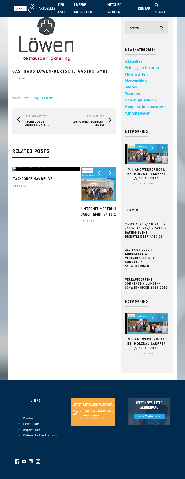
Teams (131, 87)
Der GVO (61, 8)
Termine (132, 93)
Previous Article (36, 116)
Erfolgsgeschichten (142, 67)
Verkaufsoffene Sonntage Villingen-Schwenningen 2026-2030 (146, 283)
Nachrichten (136, 74)
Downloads (31, 424)
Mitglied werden (114, 8)
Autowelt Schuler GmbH (88, 124)
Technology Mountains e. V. (38, 124)
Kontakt (145, 8)
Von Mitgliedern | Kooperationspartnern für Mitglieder (145, 107)
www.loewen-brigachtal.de (32, 98)
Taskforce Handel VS (33, 178)
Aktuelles (47, 8)
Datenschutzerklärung (40, 435)
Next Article (95, 116)
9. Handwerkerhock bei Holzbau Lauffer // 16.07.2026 (146, 173)
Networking (136, 80)
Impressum (31, 429)
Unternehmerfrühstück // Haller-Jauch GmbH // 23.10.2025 (113, 211)
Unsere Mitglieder (83, 8)
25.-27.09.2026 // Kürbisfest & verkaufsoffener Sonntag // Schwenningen (140, 258)
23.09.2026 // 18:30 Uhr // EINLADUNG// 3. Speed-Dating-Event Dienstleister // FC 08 (145, 230)
